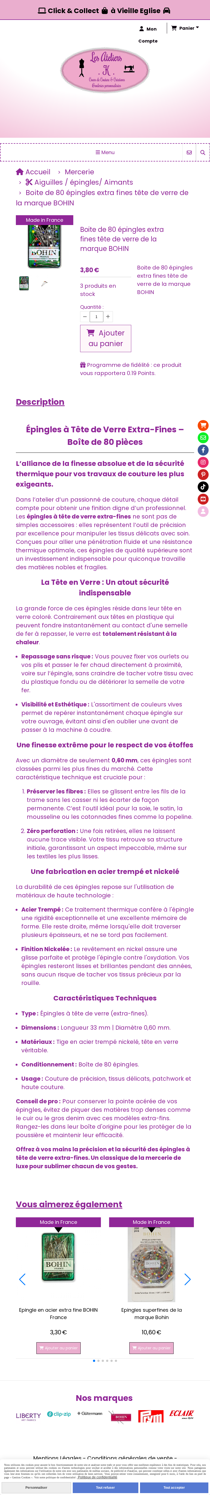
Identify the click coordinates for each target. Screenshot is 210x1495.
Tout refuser (105, 1488)
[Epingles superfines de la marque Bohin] (151, 1259)
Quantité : (92, 307)
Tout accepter (174, 1488)
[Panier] (203, 425)
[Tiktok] (203, 486)
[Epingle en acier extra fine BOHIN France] (58, 1259)
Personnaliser (36, 1488)
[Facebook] (203, 450)
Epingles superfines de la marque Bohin (151, 1314)
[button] (94, 1361)
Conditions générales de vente (130, 1458)
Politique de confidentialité (97, 1477)
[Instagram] (203, 462)
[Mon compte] (203, 511)
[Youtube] (203, 499)
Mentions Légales (57, 1458)
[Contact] (203, 437)
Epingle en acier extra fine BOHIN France (58, 1314)
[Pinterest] (203, 474)
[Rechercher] (202, 152)
